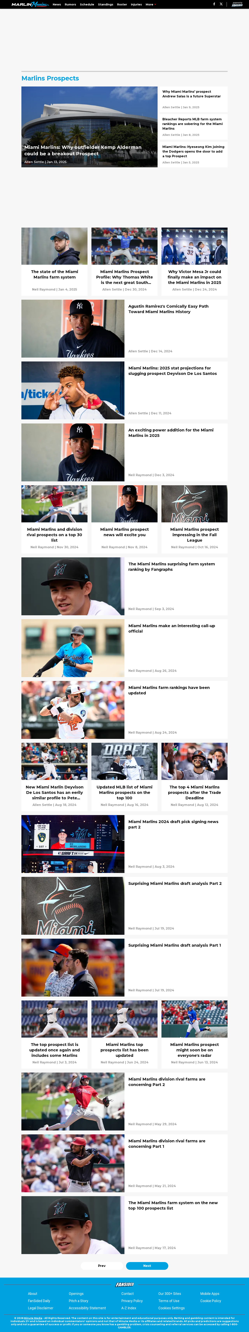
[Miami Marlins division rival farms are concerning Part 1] (124, 1163)
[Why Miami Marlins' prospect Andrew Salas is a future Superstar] (193, 99)
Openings (76, 1294)
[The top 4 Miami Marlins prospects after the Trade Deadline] (194, 777)
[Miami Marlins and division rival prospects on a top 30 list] (54, 519)
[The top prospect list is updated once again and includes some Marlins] (54, 1034)
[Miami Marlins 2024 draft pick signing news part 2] (124, 844)
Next (147, 1266)
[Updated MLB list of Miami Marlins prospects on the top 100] (124, 777)
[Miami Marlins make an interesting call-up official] (124, 648)
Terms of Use (168, 1301)
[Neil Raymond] (43, 289)
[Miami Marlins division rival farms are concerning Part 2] (124, 1101)
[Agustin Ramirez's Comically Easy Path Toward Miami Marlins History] (124, 329)
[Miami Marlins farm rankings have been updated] (124, 710)
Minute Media (33, 1318)
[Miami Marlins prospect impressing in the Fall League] (194, 519)
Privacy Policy (132, 1301)
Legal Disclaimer (40, 1308)
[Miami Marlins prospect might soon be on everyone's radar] (194, 1034)
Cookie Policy (210, 1301)
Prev (102, 1266)
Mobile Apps (209, 1294)
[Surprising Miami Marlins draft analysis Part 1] (124, 968)
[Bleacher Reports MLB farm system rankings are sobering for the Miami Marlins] (193, 127)
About (32, 1294)
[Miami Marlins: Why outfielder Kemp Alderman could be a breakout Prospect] (89, 126)
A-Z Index (128, 1308)
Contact (127, 1294)
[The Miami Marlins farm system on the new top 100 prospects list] (124, 1225)
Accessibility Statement (87, 1308)
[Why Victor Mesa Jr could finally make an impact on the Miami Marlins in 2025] (194, 262)
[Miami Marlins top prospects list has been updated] (124, 1034)
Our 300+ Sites (169, 1294)
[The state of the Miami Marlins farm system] (54, 262)
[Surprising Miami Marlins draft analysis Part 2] (124, 906)
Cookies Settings (171, 1308)
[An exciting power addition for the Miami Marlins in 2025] (124, 452)
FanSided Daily (39, 1301)
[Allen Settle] (34, 162)
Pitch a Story (78, 1301)
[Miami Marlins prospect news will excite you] (124, 519)
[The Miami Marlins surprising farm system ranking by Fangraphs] (124, 586)
